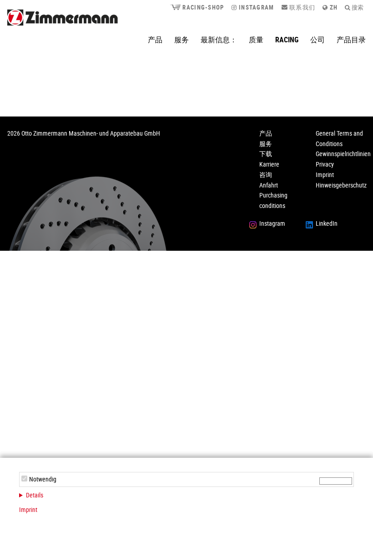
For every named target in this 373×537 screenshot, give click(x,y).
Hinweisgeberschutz (341, 185)
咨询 (265, 174)
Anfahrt (268, 185)
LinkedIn (327, 223)
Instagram (255, 7)
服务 (181, 40)
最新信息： (219, 40)
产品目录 (351, 40)
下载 (265, 153)
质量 (256, 40)
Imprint (28, 509)
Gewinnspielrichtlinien (343, 153)
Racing (286, 40)
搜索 (357, 7)
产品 (155, 40)
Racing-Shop (202, 7)
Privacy (325, 164)
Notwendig (42, 479)
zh (333, 7)
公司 (317, 40)
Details (34, 495)
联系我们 (301, 7)
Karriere (269, 164)
